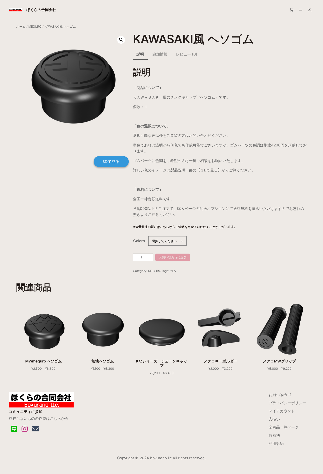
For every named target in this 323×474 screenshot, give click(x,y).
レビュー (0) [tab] (186, 54)
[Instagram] (25, 429)
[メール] (35, 429)
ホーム (20, 26)
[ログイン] (309, 9)
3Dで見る (111, 161)
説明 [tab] (140, 54)
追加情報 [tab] (159, 54)
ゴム (173, 271)
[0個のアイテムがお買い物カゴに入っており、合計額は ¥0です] (291, 9)
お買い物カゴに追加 (173, 257)
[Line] (14, 429)
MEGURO (35, 26)
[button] (121, 40)
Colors (139, 241)
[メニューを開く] (300, 10)
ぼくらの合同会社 (41, 9)
